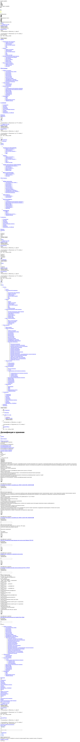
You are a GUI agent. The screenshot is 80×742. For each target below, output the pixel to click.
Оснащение (5, 108)
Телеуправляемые (12, 663)
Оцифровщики (9, 93)
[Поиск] (1, 117)
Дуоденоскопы (9, 76)
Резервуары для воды (12, 653)
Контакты (2, 116)
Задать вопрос (4, 38)
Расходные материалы (10, 81)
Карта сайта (3, 725)
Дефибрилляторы (9, 100)
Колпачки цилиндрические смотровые (16, 648)
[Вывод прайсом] (2, 453)
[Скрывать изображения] (1, 16)
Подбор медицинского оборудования (11, 56)
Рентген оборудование (10, 44)
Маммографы (8, 90)
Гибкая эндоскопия (10, 63)
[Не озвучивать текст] (1, 20)
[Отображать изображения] (1, 15)
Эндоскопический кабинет (11, 57)
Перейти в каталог (4, 739)
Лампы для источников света (14, 649)
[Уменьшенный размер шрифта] (1, 2)
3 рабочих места (11, 662)
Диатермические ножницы (14, 640)
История (5, 106)
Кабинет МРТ (8, 61)
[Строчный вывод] (1, 453)
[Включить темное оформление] (1, 138)
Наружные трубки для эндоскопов (15, 651)
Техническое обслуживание (9, 41)
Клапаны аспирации (12, 642)
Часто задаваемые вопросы (8, 109)
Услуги (2, 39)
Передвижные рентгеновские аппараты (14, 89)
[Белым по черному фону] (0, 8)
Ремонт (4, 48)
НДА (7, 98)
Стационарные (9, 83)
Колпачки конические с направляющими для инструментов (20, 647)
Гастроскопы (8, 72)
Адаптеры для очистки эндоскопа (15, 638)
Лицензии (5, 107)
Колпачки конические (12, 646)
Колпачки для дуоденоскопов (14, 645)
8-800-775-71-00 (5, 24)
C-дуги (7, 87)
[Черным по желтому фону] (0, 11)
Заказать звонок (4, 26)
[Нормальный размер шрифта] (1, 3)
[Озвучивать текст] (1, 19)
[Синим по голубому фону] (0, 10)
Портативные (8, 84)
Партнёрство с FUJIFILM (8, 112)
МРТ (7, 47)
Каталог (2, 689)
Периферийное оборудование (12, 80)
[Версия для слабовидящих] (2, 234)
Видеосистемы (9, 77)
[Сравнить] (1, 481)
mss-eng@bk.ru (3, 29)
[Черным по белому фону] (0, 7)
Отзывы (4, 110)
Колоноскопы (8, 73)
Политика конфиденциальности (7, 724)
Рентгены (8, 66)
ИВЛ (7, 97)
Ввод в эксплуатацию (8, 62)
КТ (6, 46)
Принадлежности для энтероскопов (15, 652)
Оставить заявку (4, 237)
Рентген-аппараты (7, 86)
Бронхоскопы (8, 74)
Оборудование (3, 68)
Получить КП (3, 487)
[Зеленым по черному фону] (0, 13)
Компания (2, 677)
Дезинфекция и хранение (11, 79)
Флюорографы (9, 91)
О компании (3, 102)
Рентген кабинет (9, 59)
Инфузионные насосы (10, 99)
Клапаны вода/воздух (12, 644)
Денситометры (9, 92)
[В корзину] (1, 480)
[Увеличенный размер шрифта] (1, 5)
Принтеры (8, 95)
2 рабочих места (11, 661)
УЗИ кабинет (8, 58)
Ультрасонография (9, 78)
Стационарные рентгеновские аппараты (14, 88)
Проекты (2, 114)
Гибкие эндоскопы (9, 42)
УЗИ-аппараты (9, 43)
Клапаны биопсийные (13, 643)
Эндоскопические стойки (11, 71)
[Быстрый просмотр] (1, 478)
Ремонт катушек (9, 55)
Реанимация (5, 96)
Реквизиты (5, 111)
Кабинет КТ (8, 60)
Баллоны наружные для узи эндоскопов (16, 639)
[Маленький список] (0, 452)
